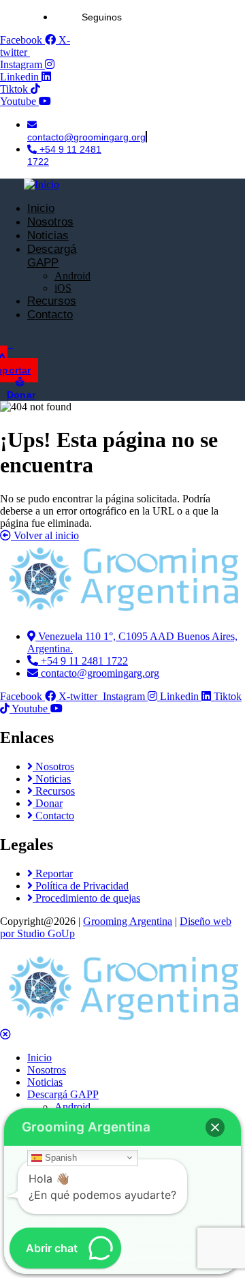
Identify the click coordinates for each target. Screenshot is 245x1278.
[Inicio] (41, 184)
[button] (215, 1127)
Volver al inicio (45, 535)
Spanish (59, 1157)
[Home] (122, 613)
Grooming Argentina (127, 921)
